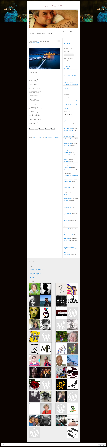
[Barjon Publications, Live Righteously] (61, 385)
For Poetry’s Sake (67, 66)
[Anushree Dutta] (34, 337)
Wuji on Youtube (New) (34, 274)
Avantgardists (66, 242)
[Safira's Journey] (72, 289)
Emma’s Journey (66, 68)
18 (66, 104)
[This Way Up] (46, 409)
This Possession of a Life (68, 134)
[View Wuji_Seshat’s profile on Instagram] (67, 44)
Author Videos (36, 31)
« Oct (65, 108)
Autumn (47, 137)
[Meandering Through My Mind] (46, 385)
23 (76, 104)
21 (72, 104)
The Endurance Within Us (68, 136)
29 (74, 105)
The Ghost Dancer (67, 240)
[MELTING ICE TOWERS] (34, 421)
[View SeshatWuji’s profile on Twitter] (66, 44)
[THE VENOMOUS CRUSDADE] (46, 373)
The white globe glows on (68, 128)
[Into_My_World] (61, 397)
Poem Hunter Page (56, 31)
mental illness (56, 137)
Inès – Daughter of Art (68, 150)
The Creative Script (67, 154)
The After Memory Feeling (68, 138)
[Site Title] (61, 325)
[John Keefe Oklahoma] (61, 409)
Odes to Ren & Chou (67, 185)
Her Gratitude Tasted (67, 179)
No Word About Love (67, 167)
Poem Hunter (32, 277)
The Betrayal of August (68, 143)
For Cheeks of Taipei (67, 152)
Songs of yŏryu (66, 245)
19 (68, 104)
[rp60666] (46, 337)
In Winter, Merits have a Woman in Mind (71, 175)
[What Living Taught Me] (34, 289)
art (45, 137)
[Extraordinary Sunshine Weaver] (61, 289)
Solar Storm (66, 147)
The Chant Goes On (67, 202)
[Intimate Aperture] (34, 373)
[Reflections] (46, 301)
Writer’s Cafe (50, 33)
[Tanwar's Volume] (34, 397)
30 (76, 105)
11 (66, 103)
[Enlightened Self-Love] (61, 337)
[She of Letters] (72, 299)
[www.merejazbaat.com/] (34, 361)
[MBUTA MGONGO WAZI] (61, 361)
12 (68, 103)
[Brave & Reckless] (34, 408)
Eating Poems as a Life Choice (69, 82)
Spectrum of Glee (67, 228)
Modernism (30, 138)
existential (51, 137)
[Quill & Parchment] (72, 433)
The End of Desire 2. (67, 198)
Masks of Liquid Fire (67, 145)
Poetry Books (64, 31)
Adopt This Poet (68, 48)
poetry (38, 138)
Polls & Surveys (32, 33)
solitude (41, 138)
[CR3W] (61, 349)
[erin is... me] (61, 373)
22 (74, 104)
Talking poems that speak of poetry (70, 77)
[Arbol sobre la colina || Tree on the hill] (46, 289)
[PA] (72, 397)
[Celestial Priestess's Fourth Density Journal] (34, 313)
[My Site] (61, 421)
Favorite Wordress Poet (68, 73)
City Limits (65, 252)
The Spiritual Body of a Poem (69, 79)
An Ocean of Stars (67, 222)
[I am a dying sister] (72, 313)
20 (70, 104)
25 (66, 105)
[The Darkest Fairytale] (34, 385)
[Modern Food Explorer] (72, 409)
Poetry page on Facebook (72, 31)
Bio (41, 31)
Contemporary (34, 137)
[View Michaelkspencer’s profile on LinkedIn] (71, 44)
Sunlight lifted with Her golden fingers (70, 163)
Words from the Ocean (68, 207)
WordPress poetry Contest (41, 33)
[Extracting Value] (72, 349)
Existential (40, 137)
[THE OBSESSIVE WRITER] (61, 301)
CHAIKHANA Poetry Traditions (35, 273)
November (34, 138)
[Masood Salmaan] (72, 361)
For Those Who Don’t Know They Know (71, 84)
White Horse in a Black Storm (69, 234)
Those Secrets (66, 159)
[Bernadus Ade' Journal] (34, 325)
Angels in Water (66, 220)
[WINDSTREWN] (72, 325)
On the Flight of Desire (68, 216)
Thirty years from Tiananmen (69, 120)
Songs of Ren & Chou (67, 181)
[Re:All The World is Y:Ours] (46, 421)
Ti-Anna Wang (66, 123)
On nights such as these (68, 225)
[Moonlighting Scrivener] (34, 301)
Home (31, 31)
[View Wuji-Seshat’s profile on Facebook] (64, 44)
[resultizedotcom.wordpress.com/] (72, 421)
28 (72, 105)
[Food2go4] (72, 373)
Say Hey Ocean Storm (67, 213)
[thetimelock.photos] (34, 349)
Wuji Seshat (53, 6)
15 (74, 103)
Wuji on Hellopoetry (33, 278)
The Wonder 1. (66, 200)
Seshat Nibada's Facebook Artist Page (36, 269)
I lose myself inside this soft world (70, 75)
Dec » (67, 108)
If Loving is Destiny (67, 169)
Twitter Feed (67, 89)
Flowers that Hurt (67, 254)
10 (64, 103)
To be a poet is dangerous (68, 70)
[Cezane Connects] (61, 313)
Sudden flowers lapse (67, 205)
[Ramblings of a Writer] (72, 337)
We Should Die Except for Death (39, 41)
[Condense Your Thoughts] (46, 325)
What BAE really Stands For (68, 194)
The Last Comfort (67, 161)
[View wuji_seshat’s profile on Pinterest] (69, 44)
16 (76, 103)
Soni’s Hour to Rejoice (68, 187)
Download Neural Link (69, 54)
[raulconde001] (46, 361)
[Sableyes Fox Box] (46, 397)
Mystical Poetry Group (47, 31)
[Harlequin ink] (46, 313)
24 (64, 105)
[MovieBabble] (46, 349)
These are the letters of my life (69, 130)
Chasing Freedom (67, 238)
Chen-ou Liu (32, 270)
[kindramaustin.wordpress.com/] (72, 385)
